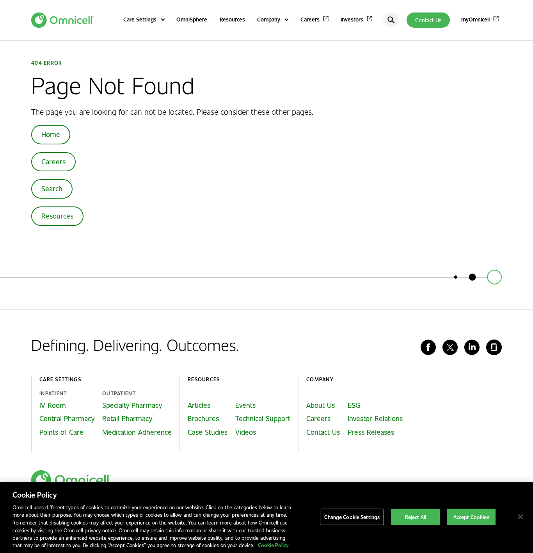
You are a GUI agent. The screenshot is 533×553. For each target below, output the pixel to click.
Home (50, 134)
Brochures (203, 418)
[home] (71, 480)
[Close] (520, 516)
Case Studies (207, 432)
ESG (354, 405)
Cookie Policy (273, 545)
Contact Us (428, 20)
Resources (57, 215)
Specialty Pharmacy (132, 405)
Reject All (415, 517)
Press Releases (371, 432)
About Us (320, 405)
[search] (391, 20)
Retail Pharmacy (127, 418)
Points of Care (61, 432)
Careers (53, 161)
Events (245, 405)
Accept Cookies (471, 517)
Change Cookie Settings (352, 517)
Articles (199, 405)
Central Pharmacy (66, 418)
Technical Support (262, 418)
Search (51, 188)
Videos (245, 432)
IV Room (52, 405)
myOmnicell (475, 19)
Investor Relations (375, 418)
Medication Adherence (137, 432)
